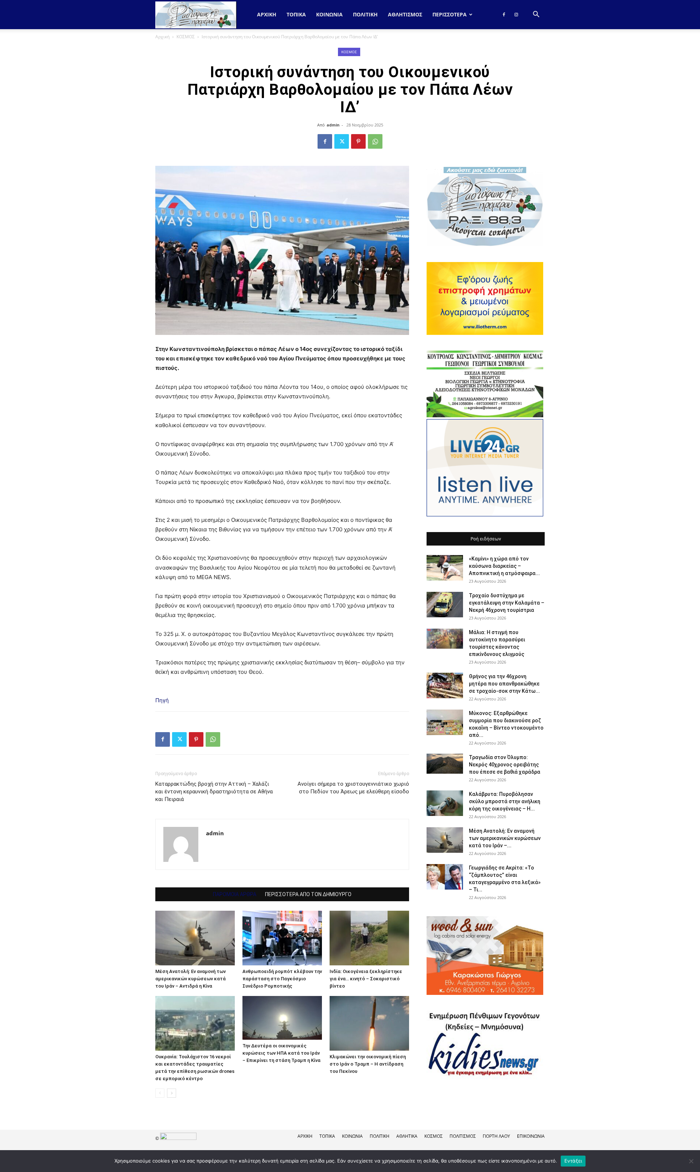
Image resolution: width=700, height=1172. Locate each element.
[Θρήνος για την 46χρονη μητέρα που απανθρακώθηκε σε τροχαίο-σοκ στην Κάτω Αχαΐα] (445, 685)
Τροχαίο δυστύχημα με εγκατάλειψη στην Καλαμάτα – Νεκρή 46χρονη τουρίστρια (506, 603)
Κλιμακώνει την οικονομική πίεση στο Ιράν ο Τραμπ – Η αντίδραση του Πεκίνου (368, 1064)
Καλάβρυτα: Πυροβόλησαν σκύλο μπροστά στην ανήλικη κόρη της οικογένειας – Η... (504, 801)
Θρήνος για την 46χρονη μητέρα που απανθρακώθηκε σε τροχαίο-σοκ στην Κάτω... (504, 683)
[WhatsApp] (375, 141)
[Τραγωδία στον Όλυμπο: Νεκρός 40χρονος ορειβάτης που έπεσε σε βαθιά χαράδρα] (445, 764)
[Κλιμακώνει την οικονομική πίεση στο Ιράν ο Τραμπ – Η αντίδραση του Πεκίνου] (369, 1023)
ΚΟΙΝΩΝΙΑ (329, 14)
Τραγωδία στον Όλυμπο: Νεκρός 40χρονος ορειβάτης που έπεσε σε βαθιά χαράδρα (504, 764)
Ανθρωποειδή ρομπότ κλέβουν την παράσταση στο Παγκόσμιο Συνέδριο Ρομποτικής (282, 979)
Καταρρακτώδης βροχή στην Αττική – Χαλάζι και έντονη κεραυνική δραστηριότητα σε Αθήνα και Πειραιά (214, 791)
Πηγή (162, 700)
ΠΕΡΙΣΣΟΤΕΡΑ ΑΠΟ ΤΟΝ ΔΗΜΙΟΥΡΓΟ (308, 894)
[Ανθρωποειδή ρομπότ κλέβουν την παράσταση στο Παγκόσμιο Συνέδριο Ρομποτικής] (282, 938)
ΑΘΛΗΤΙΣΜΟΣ (405, 14)
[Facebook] (503, 14)
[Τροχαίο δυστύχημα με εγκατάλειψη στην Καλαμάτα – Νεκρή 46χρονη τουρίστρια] (445, 604)
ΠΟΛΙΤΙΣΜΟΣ (463, 1136)
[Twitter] (341, 141)
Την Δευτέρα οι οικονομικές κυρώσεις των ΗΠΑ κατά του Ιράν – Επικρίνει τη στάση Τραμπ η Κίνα (281, 1053)
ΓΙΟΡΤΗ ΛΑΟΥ (496, 1136)
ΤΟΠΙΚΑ (296, 14)
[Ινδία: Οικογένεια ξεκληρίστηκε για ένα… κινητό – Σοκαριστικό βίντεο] (369, 938)
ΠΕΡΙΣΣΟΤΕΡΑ (449, 14)
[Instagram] (516, 14)
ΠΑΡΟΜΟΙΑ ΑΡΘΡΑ (234, 894)
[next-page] (171, 1093)
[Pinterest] (358, 141)
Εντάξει (573, 1161)
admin (333, 125)
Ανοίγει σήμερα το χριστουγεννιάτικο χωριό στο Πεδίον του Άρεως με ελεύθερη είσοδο (353, 788)
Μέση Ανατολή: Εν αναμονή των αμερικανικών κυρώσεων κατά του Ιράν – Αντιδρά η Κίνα (190, 979)
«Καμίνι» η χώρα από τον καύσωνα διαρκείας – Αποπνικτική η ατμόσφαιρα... (504, 566)
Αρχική (266, 14)
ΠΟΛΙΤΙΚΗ (365, 14)
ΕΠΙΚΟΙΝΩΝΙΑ (531, 1136)
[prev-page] (159, 1093)
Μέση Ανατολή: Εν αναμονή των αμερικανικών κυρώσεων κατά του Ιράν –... (505, 838)
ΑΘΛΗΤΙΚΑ (406, 1136)
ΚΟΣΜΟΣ (185, 37)
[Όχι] (691, 1161)
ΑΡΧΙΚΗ (305, 1136)
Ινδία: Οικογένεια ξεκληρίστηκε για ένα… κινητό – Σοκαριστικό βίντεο (366, 979)
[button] (536, 15)
